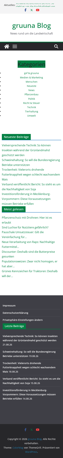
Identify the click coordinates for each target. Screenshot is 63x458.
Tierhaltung (31, 111)
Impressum (9, 305)
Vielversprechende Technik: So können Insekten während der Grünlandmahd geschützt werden (26, 150)
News (31, 90)
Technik (31, 107)
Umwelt (31, 115)
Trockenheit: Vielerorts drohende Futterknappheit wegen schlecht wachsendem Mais (31, 174)
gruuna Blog (31, 25)
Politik (31, 98)
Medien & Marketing (31, 77)
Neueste (31, 86)
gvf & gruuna (31, 73)
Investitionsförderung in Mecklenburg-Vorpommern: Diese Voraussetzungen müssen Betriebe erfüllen (26, 199)
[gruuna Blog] (7, 46)
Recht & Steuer (31, 103)
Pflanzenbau (31, 94)
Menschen (31, 81)
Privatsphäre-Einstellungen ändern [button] (23, 319)
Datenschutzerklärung (15, 312)
